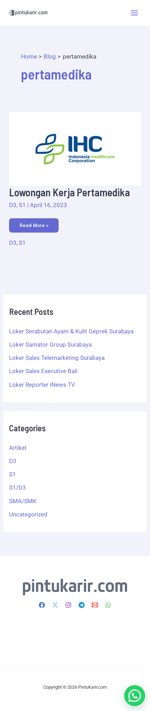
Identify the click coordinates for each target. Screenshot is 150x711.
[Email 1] (95, 605)
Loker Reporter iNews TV (42, 384)
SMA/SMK (23, 501)
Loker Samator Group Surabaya (50, 344)
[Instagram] (68, 605)
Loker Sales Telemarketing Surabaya (57, 357)
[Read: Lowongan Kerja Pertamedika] (75, 148)
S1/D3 (17, 487)
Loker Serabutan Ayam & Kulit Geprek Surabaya (71, 331)
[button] (134, 695)
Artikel (17, 447)
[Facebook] (42, 605)
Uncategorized (28, 514)
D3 (12, 205)
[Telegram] (81, 605)
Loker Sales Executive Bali (43, 371)
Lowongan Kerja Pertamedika (69, 192)
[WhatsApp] (108, 605)
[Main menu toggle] (134, 13)
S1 (22, 205)
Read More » (34, 223)
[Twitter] (55, 605)
